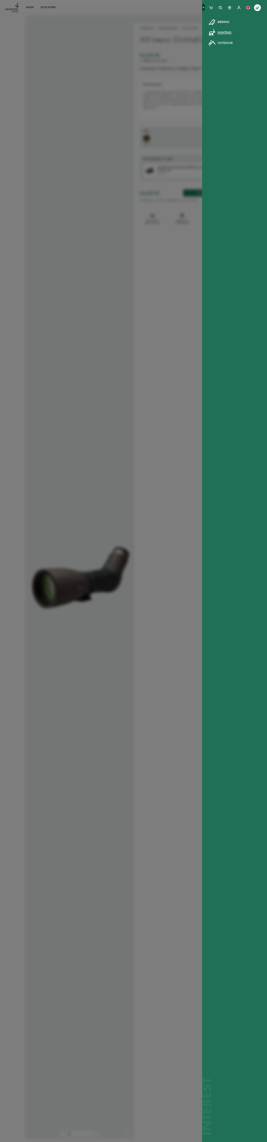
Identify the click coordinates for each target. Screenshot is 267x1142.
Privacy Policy (184, 80)
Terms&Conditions (160, 80)
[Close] (203, 26)
